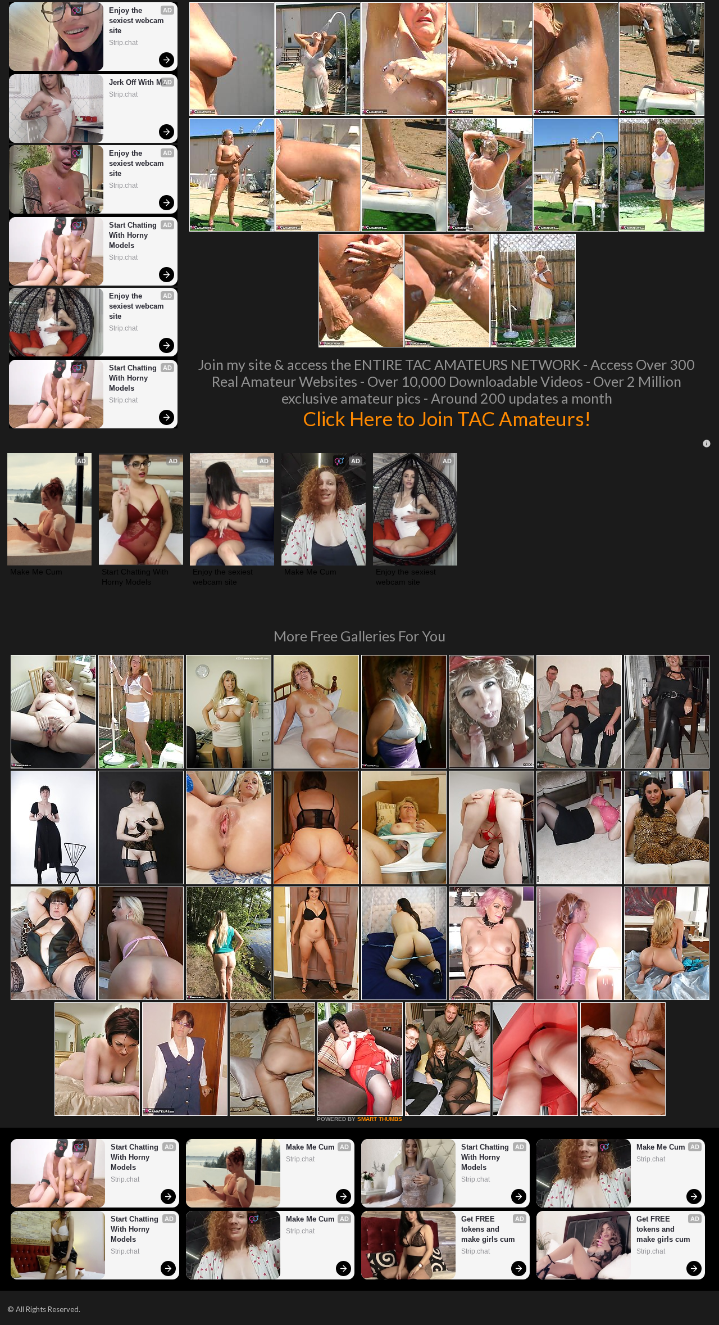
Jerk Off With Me (137, 82)
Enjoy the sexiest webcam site (137, 20)
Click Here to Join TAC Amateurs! (447, 418)
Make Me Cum (36, 571)
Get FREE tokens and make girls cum (488, 1229)
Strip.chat (123, 43)
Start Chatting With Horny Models (134, 235)
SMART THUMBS (379, 1119)
